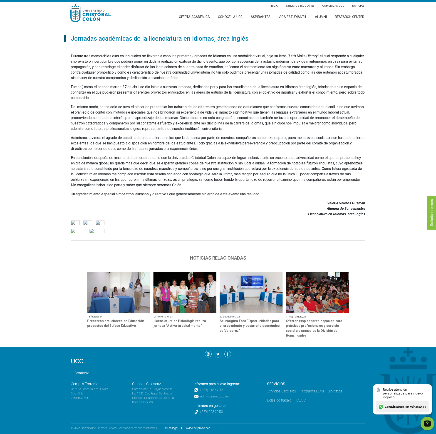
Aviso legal (171, 428)
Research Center (349, 17)
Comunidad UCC (333, 5)
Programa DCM (312, 391)
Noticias (358, 5)
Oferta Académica (194, 17)
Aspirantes (260, 17)
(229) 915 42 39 (211, 390)
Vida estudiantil (293, 17)
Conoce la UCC (230, 17)
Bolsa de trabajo (279, 400)
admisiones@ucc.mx (215, 396)
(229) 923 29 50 (211, 412)
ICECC (300, 400)
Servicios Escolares (300, 5)
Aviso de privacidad (198, 428)
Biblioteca (335, 391)
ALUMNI (321, 17)
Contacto (81, 373)
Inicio (274, 5)
